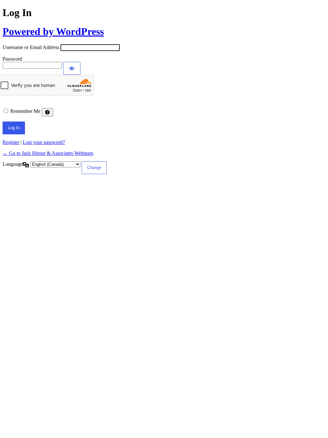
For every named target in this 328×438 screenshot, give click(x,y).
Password (12, 59)
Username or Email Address (31, 47)
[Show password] (71, 68)
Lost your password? (44, 142)
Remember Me (25, 111)
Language (13, 164)
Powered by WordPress (53, 31)
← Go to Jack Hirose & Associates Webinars (48, 153)
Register (11, 142)
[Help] (47, 112)
